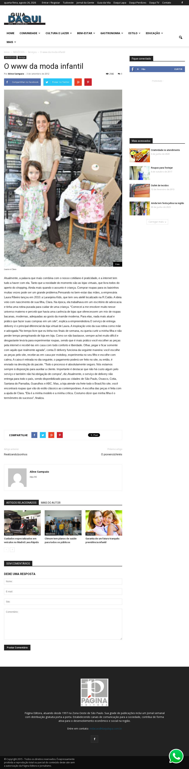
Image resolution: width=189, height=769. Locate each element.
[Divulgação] (63, 523)
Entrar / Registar (51, 2)
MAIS (10, 42)
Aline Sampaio (16, 73)
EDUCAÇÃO (153, 33)
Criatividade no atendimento (165, 150)
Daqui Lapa (120, 2)
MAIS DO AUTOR (51, 502)
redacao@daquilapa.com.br (106, 728)
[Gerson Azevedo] (22, 523)
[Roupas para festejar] (140, 173)
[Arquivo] (103, 523)
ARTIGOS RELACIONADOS (21, 502)
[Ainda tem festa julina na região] (140, 209)
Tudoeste (68, 2)
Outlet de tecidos (160, 185)
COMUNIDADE (28, 33)
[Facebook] (182, 2)
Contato (166, 2)
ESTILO (133, 33)
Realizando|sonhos (15, 454)
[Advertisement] (157, 106)
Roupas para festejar (162, 168)
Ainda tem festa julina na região (167, 203)
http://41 (33, 477)
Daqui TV (154, 2)
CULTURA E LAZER (57, 33)
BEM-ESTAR (84, 33)
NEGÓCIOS (10, 57)
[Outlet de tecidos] (140, 190)
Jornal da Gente (85, 2)
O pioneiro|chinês (111, 454)
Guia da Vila (104, 2)
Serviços (22, 57)
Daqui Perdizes (137, 2)
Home (10, 33)
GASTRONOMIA (110, 33)
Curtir (178, 69)
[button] (180, 37)
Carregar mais (156, 221)
